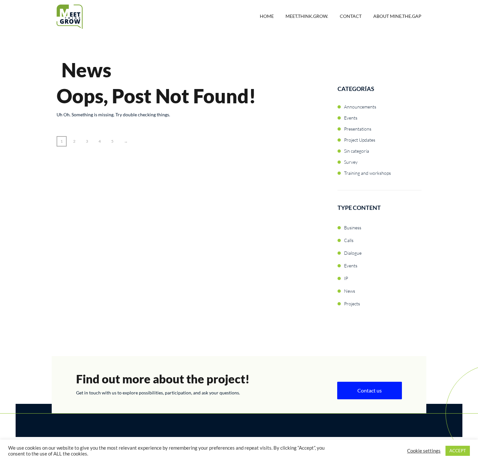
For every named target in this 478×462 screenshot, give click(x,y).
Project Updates (359, 140)
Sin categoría (356, 151)
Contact (351, 16)
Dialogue (353, 253)
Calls (348, 240)
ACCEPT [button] (457, 450)
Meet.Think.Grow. (306, 16)
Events (350, 118)
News (349, 291)
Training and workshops (367, 173)
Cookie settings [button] (424, 451)
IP (346, 278)
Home (267, 16)
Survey (351, 162)
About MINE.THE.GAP (397, 16)
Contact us (369, 390)
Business (352, 227)
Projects (352, 303)
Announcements (360, 106)
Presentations (357, 129)
